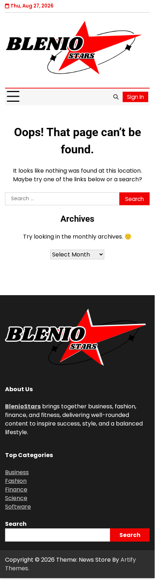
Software (18, 507)
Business (17, 472)
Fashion (16, 481)
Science (16, 498)
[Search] (115, 96)
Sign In (135, 97)
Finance (16, 489)
